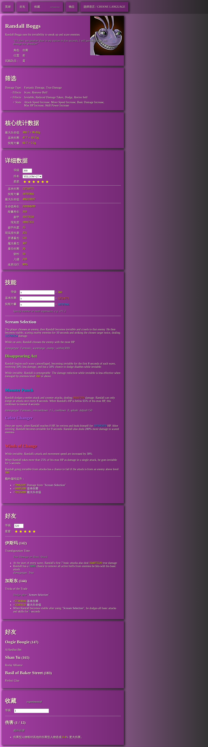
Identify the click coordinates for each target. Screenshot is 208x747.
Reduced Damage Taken (49, 97)
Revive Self (81, 97)
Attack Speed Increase (37, 102)
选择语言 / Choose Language (104, 6)
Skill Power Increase (57, 105)
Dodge (69, 97)
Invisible (29, 97)
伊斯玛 (11, 543)
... (6, 382)
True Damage (54, 87)
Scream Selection (55, 485)
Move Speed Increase (63, 102)
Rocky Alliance (14, 665)
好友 (10, 516)
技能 (10, 282)
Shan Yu (13, 657)
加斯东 (11, 580)
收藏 (10, 701)
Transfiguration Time (17, 550)
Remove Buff (40, 92)
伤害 (25, 50)
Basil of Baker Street (24, 672)
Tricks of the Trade (16, 588)
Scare (27, 92)
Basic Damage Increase (90, 102)
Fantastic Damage (34, 87)
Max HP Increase (34, 105)
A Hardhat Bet (13, 649)
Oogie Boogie (17, 642)
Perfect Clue (12, 680)
